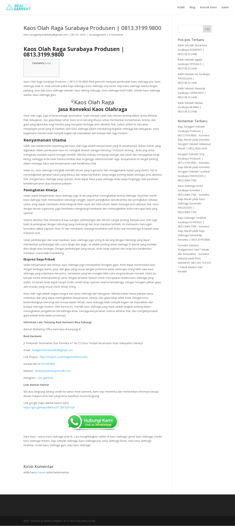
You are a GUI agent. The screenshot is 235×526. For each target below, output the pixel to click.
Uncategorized (97, 34)
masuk (42, 472)
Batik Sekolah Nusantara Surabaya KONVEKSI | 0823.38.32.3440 (192, 49)
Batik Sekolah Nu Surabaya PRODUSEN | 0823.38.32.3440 (194, 78)
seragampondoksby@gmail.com (48, 34)
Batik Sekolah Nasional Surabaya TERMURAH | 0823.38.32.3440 (192, 93)
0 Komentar (116, 34)
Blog (192, 7)
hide (47, 63)
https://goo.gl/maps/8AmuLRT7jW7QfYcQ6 (49, 407)
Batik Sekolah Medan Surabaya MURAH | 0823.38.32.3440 (190, 107)
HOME (181, 7)
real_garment (45, 378)
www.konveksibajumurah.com (53, 371)
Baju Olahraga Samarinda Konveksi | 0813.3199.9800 (194, 235)
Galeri (225, 7)
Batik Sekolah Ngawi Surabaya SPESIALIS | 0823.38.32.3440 (191, 64)
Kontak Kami (208, 7)
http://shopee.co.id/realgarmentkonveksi (64, 357)
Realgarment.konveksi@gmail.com (52, 350)
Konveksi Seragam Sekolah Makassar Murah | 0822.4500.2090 (194, 144)
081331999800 (46, 364)
